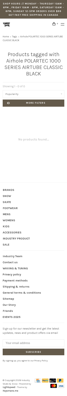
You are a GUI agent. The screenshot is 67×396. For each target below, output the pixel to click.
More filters (35, 102)
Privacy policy (12, 274)
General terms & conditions (22, 292)
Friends (8, 311)
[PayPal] (45, 381)
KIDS (6, 226)
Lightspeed (9, 387)
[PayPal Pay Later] (60, 381)
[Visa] (61, 387)
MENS (7, 214)
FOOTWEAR (10, 208)
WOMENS (9, 220)
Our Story (9, 304)
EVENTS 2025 (11, 317)
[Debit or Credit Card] (52, 381)
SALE (6, 244)
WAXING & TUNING (15, 268)
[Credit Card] (38, 381)
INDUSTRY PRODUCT (16, 238)
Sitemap (8, 298)
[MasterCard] (53, 387)
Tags (14, 36)
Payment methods (15, 280)
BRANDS (8, 190)
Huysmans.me (10, 390)
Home (6, 36)
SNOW (7, 196)
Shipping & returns (16, 286)
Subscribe (33, 351)
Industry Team (12, 256)
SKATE (7, 202)
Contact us (10, 262)
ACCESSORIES (12, 232)
